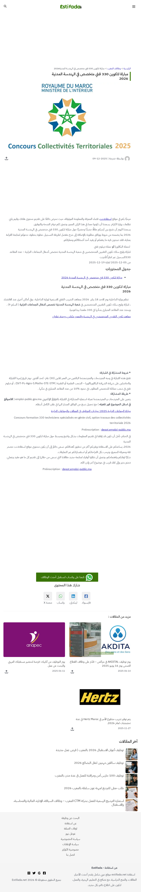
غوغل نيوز (70, 834)
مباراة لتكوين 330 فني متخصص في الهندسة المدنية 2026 (91, 277)
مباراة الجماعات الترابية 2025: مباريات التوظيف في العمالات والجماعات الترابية (91, 411)
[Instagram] (28, 873)
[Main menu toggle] (134, 7)
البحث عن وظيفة (70, 818)
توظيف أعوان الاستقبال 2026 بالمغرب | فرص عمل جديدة (90, 750)
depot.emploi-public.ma (116, 429)
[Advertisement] (70, 38)
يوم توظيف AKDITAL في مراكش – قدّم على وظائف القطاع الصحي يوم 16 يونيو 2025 (100, 664)
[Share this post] (6, 158)
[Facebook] (44, 873)
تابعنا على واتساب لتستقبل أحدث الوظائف (63, 577)
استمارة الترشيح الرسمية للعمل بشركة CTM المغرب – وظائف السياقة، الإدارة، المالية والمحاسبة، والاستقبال (69, 803)
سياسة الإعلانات (70, 844)
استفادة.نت (106, 219)
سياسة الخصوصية (70, 839)
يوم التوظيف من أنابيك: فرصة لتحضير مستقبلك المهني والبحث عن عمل (36, 664)
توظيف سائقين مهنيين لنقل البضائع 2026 (99, 763)
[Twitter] (34, 873)
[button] (5, 6)
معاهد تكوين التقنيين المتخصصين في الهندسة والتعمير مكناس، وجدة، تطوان (91, 316)
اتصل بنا (70, 855)
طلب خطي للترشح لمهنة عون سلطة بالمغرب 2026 (94, 788)
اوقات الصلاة (70, 828)
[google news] (39, 873)
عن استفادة (71, 823)
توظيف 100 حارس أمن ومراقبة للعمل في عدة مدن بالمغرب (89, 776)
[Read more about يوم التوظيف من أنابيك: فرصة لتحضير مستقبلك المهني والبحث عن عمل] (34, 639)
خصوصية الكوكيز (70, 849)
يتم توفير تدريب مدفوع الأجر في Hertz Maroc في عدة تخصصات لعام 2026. (103, 721)
